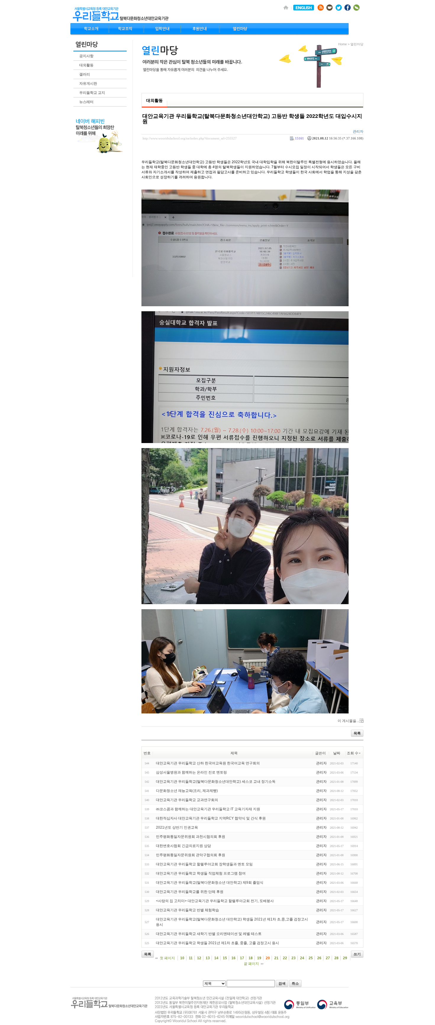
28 (336, 958)
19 (259, 958)
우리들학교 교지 (92, 93)
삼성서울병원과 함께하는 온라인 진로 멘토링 (191, 772)
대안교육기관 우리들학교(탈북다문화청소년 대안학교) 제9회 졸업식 (209, 882)
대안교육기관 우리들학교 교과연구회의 (187, 800)
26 (319, 958)
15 (225, 958)
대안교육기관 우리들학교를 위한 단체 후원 (189, 892)
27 (328, 958)
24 (302, 958)
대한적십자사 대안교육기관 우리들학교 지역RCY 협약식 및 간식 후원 (211, 818)
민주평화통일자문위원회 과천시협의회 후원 (190, 837)
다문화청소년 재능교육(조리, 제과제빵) (187, 791)
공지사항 (86, 56)
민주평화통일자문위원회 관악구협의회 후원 (190, 855)
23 (293, 958)
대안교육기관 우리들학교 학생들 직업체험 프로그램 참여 (201, 873)
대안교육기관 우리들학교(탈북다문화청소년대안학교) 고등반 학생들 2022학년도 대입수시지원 (252, 118)
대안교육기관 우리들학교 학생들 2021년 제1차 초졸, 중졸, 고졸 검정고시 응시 (217, 943)
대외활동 (86, 65)
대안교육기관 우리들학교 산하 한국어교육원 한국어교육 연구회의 (208, 763)
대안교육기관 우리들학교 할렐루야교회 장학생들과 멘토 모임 (204, 864)
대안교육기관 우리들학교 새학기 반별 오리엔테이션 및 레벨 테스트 (209, 934)
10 (182, 958)
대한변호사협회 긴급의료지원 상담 (183, 846)
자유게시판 (88, 83)
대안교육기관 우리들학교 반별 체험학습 (187, 910)
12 (199, 958)
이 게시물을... (348, 721)
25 (311, 958)
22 (285, 958)
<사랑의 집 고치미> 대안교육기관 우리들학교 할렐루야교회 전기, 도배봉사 (215, 901)
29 (345, 958)
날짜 (336, 753)
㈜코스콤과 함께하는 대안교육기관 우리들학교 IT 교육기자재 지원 (208, 809)
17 (242, 958)
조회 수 (352, 753)
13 (208, 958)
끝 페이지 (251, 964)
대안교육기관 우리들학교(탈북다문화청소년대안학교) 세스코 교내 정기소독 (216, 781)
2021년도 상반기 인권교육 (177, 827)
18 (251, 958)
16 (233, 958)
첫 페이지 (167, 958)
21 (276, 958)
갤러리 (84, 74)
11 (191, 958)
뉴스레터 (86, 102)
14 (216, 958)
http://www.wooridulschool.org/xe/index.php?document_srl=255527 (190, 138)
